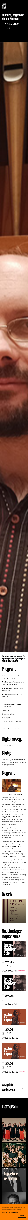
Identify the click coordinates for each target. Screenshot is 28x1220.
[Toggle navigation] (24, 6)
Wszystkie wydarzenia (8, 1087)
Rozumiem (22, 1215)
